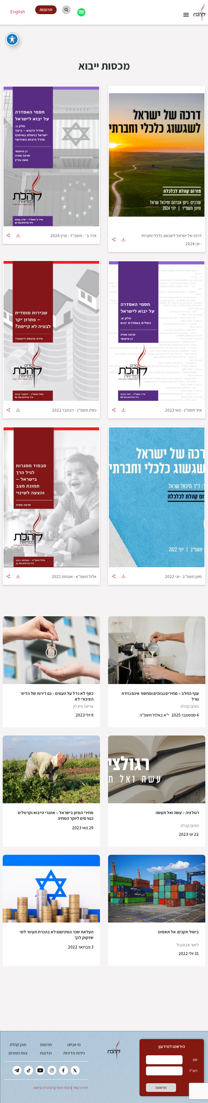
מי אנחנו (74, 1044)
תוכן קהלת (18, 1044)
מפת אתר (63, 1087)
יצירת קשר (80, 1087)
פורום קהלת (189, 706)
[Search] (66, 9)
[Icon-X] (75, 1070)
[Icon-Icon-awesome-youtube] (40, 1070)
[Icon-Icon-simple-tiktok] (28, 1070)
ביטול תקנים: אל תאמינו (178, 932)
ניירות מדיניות (74, 1053)
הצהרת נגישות (43, 1087)
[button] (185, 14)
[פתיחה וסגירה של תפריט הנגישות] (12, 39)
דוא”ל (193, 1070)
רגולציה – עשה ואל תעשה (177, 812)
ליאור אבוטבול (187, 945)
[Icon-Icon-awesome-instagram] (51, 1070)
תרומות (46, 1044)
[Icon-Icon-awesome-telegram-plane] (16, 1070)
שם (195, 1059)
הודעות (46, 1053)
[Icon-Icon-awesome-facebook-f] (63, 1070)
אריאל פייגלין (83, 706)
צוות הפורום (18, 1053)
